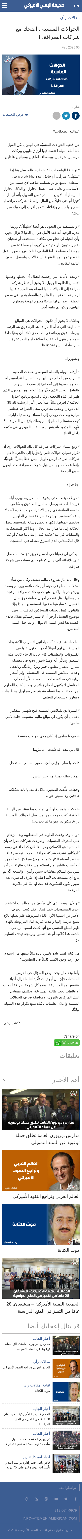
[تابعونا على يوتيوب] (56, 1499)
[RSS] (36, 1499)
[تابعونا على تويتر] (66, 1499)
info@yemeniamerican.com (50, 1518)
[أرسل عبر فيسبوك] (76, 116)
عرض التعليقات (13, 114)
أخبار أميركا (41, 1457)
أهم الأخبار (66, 1079)
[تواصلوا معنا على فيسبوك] (76, 1499)
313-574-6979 (66, 1510)
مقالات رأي (70, 17)
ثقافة (46, 1385)
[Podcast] (27, 1499)
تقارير (27, 1457)
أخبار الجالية (41, 1339)
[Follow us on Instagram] (46, 1499)
